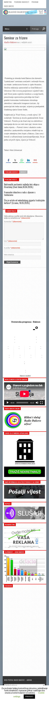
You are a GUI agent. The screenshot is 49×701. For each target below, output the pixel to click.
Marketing (8, 2)
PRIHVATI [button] (29, 697)
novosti (23, 172)
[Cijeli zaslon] (41, 402)
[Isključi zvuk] (37, 402)
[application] (24, 393)
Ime (10, 241)
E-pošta (12, 248)
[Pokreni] (7, 402)
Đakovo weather (25, 376)
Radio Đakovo (9, 6)
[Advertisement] (24, 293)
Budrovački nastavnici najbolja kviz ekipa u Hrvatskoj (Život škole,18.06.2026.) (21, 186)
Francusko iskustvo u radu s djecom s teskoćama (19, 194)
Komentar (12, 222)
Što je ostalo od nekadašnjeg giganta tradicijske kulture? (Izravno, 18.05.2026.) (24, 202)
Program (35, 2)
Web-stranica (9, 255)
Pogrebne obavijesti (21, 2)
